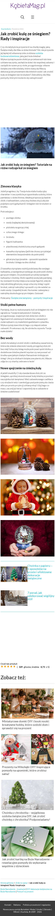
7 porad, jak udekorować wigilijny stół (41, 596)
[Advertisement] (27, 102)
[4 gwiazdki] (11, 666)
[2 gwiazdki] (5, 666)
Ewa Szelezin (6, 29)
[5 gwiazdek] (14, 666)
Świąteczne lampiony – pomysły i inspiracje (32, 298)
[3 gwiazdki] (8, 666)
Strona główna (7, 883)
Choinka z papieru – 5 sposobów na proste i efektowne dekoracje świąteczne (40, 572)
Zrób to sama (21, 883)
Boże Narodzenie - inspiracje (13, 889)
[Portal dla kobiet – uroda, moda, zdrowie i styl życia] (27, 6)
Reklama (17, 905)
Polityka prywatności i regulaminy (37, 905)
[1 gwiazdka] (2, 666)
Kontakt (8, 905)
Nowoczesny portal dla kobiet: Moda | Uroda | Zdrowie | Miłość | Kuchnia (27, 910)
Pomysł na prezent (25, 891)
